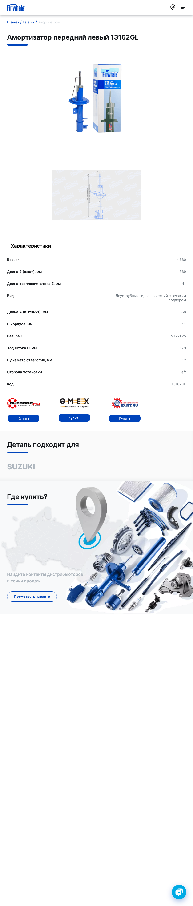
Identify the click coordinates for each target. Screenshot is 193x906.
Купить (23, 418)
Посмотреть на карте (32, 596)
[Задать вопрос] (179, 892)
